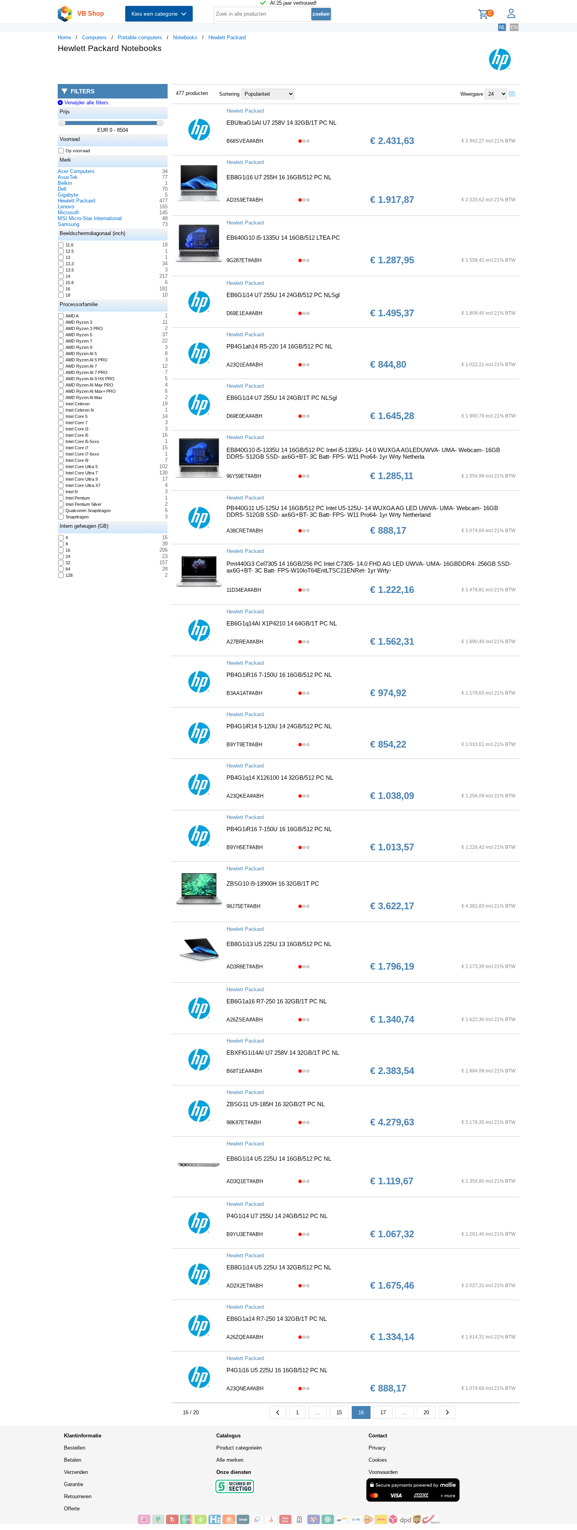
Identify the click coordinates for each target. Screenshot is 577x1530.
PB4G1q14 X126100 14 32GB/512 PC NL (279, 777)
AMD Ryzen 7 (79, 341)
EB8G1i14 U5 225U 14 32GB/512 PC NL (278, 1267)
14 (68, 276)
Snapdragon (77, 516)
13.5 (70, 270)
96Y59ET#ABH (243, 476)
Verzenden (76, 1472)
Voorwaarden (383, 1472)
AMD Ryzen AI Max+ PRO (91, 391)
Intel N (72, 491)
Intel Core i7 (77, 447)
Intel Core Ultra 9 (82, 479)
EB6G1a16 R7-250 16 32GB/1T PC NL (276, 1001)
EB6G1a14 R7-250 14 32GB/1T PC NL (276, 1318)
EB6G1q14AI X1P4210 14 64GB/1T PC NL (281, 623)
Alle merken (229, 1460)
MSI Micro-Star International (90, 218)
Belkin (65, 183)
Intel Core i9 (77, 460)
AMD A (72, 316)
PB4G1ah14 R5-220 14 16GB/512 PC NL (279, 346)
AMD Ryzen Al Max (84, 397)
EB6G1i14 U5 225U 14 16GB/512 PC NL (278, 1158)
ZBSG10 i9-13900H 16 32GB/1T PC (272, 883)
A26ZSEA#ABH (244, 1020)
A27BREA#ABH (244, 642)
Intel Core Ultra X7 (83, 485)
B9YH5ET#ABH (244, 847)
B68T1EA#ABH (244, 1071)
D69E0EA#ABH (244, 416)
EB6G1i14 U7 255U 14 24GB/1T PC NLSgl (281, 397)
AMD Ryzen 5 (79, 334)
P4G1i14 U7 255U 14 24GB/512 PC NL (276, 1216)
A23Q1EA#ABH (244, 365)
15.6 (70, 282)
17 (383, 1412)
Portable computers (140, 37)
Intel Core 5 (77, 416)
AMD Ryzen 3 (79, 322)
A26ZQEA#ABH (244, 1337)
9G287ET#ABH (243, 260)
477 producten (192, 93)
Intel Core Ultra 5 (82, 466)
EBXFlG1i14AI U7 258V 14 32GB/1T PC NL (282, 1052)
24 (68, 556)
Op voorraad (78, 150)
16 (68, 288)
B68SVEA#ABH (244, 141)
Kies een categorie (156, 14)
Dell (62, 189)
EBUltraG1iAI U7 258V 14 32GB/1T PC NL (281, 122)
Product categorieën (239, 1448)
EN (514, 27)
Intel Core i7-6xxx (82, 454)
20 (426, 1412)
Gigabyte (68, 195)
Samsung (68, 224)
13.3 (70, 263)
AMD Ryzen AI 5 (81, 353)
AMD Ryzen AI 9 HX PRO (90, 378)
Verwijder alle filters (85, 103)
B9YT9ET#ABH (244, 745)
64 (68, 569)
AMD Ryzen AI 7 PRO (87, 372)
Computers (94, 37)
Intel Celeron (77, 403)
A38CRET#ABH (244, 531)
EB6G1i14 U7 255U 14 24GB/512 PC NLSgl (283, 295)
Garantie (73, 1484)
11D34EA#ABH (243, 590)
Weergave (471, 94)
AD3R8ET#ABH (244, 967)
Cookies (378, 1460)
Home (64, 37)
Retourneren (77, 1496)
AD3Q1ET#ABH (244, 1181)
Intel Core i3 (77, 429)
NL (502, 27)
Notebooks (185, 37)
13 (68, 257)
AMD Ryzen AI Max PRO (89, 385)
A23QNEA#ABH (244, 1388)
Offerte (72, 1509)
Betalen (72, 1460)
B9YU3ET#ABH (244, 1234)
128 (69, 575)
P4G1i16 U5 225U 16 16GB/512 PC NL (276, 1370)
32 (68, 562)
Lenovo (66, 207)
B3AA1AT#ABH (244, 693)
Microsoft (68, 212)
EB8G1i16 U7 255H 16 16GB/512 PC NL (278, 177)
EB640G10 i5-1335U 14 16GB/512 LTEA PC (283, 237)
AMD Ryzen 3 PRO (84, 328)
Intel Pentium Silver (84, 504)
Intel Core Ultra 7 (82, 472)
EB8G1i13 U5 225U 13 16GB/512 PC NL (278, 944)
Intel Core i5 (77, 435)
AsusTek (68, 177)
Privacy (377, 1448)
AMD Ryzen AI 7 (81, 366)
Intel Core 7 (77, 422)
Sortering (229, 94)
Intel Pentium (78, 498)
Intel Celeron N (80, 410)
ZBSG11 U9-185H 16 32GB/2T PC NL (275, 1104)
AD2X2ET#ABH (244, 1286)
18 (68, 295)
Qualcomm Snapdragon (88, 510)
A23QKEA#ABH (244, 796)
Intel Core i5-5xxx (82, 441)
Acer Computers (76, 171)
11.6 (69, 245)
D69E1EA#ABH (244, 313)
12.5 (70, 251)
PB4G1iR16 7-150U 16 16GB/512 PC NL (279, 674)
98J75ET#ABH (243, 906)
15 (339, 1412)
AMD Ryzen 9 (79, 347)
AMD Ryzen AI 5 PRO (87, 359)
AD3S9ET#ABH (244, 200)
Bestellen (74, 1448)
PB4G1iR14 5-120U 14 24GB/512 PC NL (279, 726)
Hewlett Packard (227, 37)
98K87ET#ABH (243, 1122)
